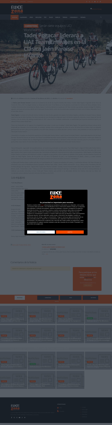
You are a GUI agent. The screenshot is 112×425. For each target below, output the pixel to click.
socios (42, 205)
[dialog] (56, 212)
